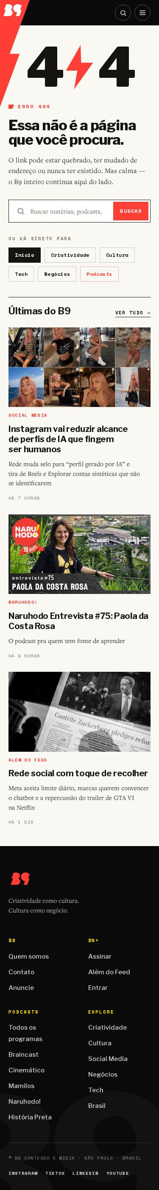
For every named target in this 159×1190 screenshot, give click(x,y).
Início (24, 254)
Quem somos (28, 956)
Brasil (97, 1106)
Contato (21, 972)
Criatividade (70, 254)
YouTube (117, 1173)
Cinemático (26, 1070)
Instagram (23, 1173)
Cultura (117, 254)
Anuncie (21, 988)
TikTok (55, 1173)
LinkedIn (85, 1173)
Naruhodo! (24, 1101)
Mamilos (21, 1086)
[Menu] (142, 13)
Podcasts (99, 274)
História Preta (30, 1117)
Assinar (100, 956)
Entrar (98, 988)
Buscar (131, 210)
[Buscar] (123, 13)
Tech (21, 274)
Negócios (57, 274)
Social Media (108, 1059)
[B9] (15, 8)
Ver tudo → (133, 312)
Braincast (23, 1054)
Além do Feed (109, 972)
